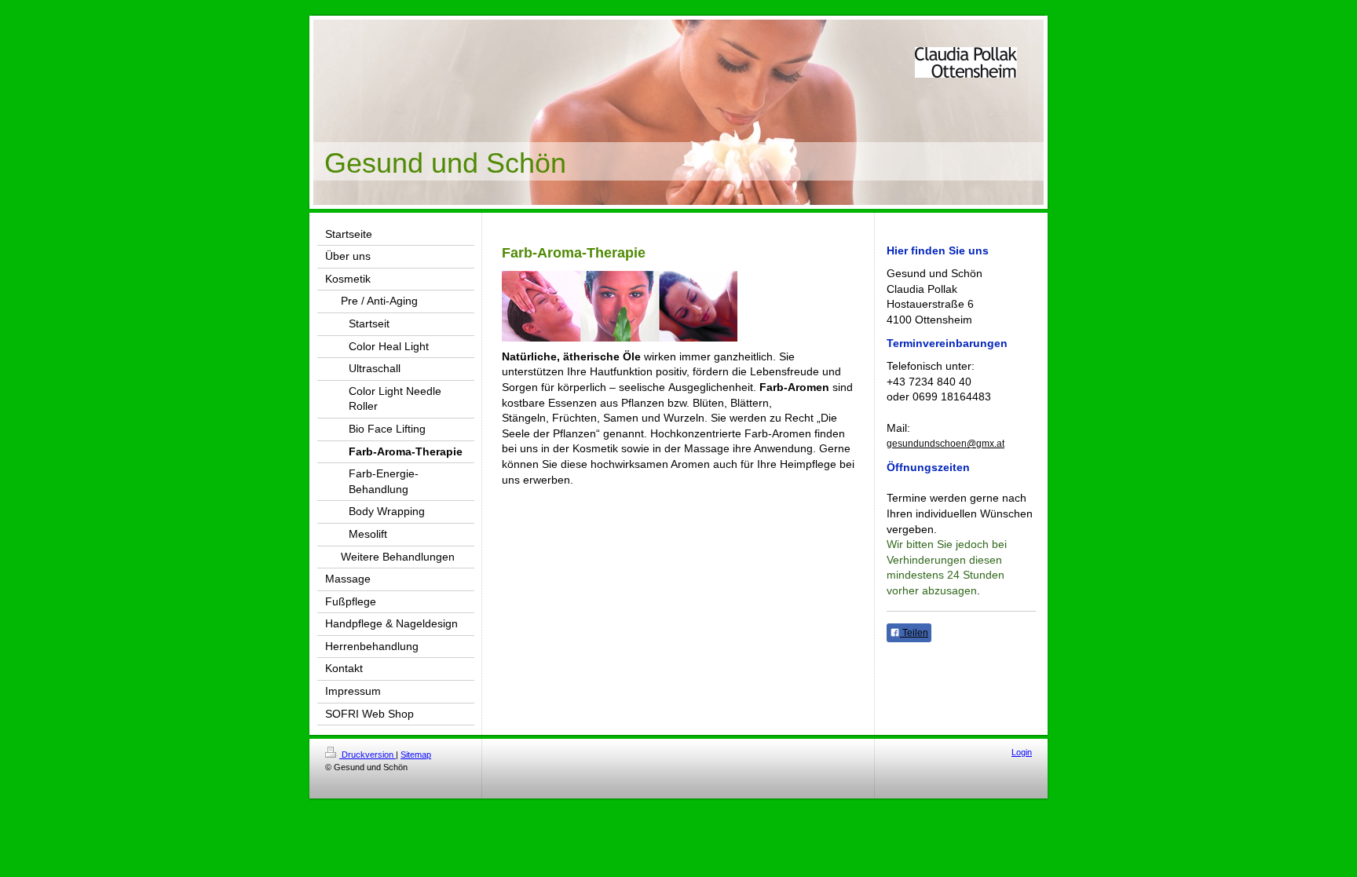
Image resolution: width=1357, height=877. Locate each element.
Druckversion (367, 754)
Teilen (914, 632)
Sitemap (416, 754)
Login (1021, 752)
